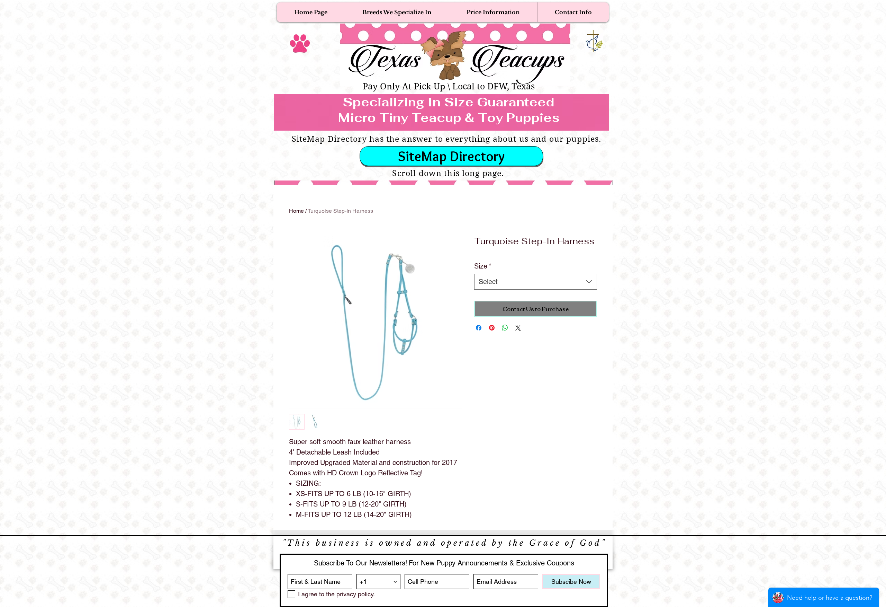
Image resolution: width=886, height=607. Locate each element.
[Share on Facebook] (478, 328)
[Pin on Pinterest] (492, 328)
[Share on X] (518, 328)
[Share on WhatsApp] (505, 328)
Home (296, 211)
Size (482, 266)
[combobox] (535, 282)
